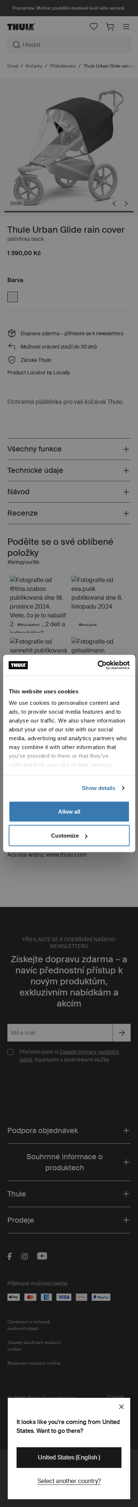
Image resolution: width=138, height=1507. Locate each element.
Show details (98, 788)
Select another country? (69, 1481)
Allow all (69, 811)
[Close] (121, 1406)
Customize (65, 835)
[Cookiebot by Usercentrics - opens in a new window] (98, 665)
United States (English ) (69, 1457)
